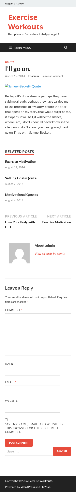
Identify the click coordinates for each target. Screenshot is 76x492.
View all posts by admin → (50, 256)
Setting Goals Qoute (20, 178)
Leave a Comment (52, 76)
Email (10, 382)
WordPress (28, 487)
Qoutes (9, 62)
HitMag (45, 487)
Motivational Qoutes (21, 194)
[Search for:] (38, 451)
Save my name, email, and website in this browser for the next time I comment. (34, 428)
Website (11, 400)
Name (10, 363)
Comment (13, 310)
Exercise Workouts (25, 22)
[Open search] (66, 47)
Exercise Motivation (20, 161)
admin (35, 76)
